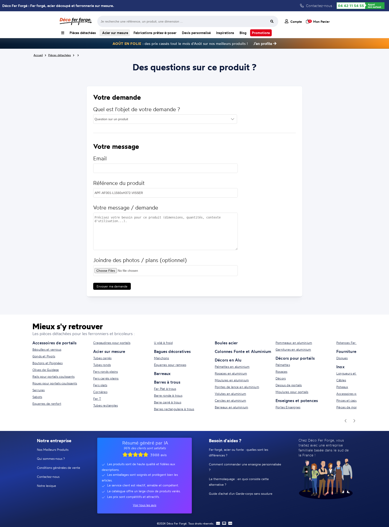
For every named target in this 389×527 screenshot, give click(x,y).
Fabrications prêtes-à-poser (154, 33)
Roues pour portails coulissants (54, 383)
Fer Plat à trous (165, 389)
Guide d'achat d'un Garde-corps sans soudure (240, 493)
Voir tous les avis (144, 505)
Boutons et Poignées (47, 363)
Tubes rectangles (105, 405)
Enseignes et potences (297, 400)
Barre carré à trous (167, 402)
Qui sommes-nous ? (51, 458)
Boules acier (226, 342)
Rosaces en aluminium (231, 373)
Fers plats (100, 385)
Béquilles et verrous (46, 349)
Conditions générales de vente (58, 467)
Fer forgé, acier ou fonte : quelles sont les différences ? (238, 452)
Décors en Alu (228, 359)
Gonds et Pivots (43, 356)
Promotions (261, 33)
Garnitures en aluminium (293, 349)
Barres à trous (167, 382)
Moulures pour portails (292, 392)
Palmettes (283, 365)
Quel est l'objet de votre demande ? (136, 109)
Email (100, 158)
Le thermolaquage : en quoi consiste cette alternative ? (239, 481)
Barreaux (162, 373)
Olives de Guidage (45, 370)
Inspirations (225, 33)
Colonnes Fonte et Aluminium (243, 351)
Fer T (97, 398)
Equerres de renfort (46, 403)
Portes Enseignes (288, 407)
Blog (243, 33)
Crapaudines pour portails (111, 343)
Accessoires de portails (54, 342)
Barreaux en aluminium (231, 407)
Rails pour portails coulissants (53, 376)
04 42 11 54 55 (351, 5)
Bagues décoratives (172, 351)
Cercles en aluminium (230, 400)
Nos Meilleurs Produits (52, 449)
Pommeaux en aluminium (294, 343)
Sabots (37, 397)
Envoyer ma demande (112, 286)
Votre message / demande (125, 207)
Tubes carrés (102, 358)
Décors (281, 378)
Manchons (161, 358)
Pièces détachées (83, 33)
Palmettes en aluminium (232, 366)
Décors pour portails (295, 358)
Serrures (38, 390)
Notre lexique (46, 486)
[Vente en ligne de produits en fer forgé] (75, 21)
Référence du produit (119, 183)
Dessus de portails (289, 385)
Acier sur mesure (114, 33)
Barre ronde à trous (168, 395)
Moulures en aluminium (232, 380)
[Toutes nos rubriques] (62, 32)
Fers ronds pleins (105, 371)
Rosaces (281, 371)
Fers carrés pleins (106, 378)
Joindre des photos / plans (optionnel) (140, 260)
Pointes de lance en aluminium (237, 387)
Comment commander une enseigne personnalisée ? (245, 467)
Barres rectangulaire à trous (174, 409)
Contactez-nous (48, 477)
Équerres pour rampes (170, 365)
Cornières (100, 392)
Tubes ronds (102, 365)
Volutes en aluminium (230, 394)
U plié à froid (163, 343)
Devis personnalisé (196, 33)
